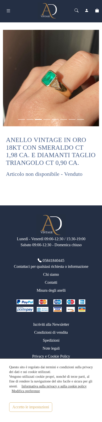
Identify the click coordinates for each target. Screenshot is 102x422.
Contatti (51, 282)
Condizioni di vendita (51, 332)
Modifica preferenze (26, 391)
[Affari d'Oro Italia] (49, 10)
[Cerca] (76, 11)
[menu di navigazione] (8, 10)
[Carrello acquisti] (97, 11)
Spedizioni (51, 340)
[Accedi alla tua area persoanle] (87, 11)
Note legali (51, 348)
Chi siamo (51, 274)
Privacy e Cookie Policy (51, 356)
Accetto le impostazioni (30, 407)
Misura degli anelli (51, 290)
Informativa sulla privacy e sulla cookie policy (54, 386)
